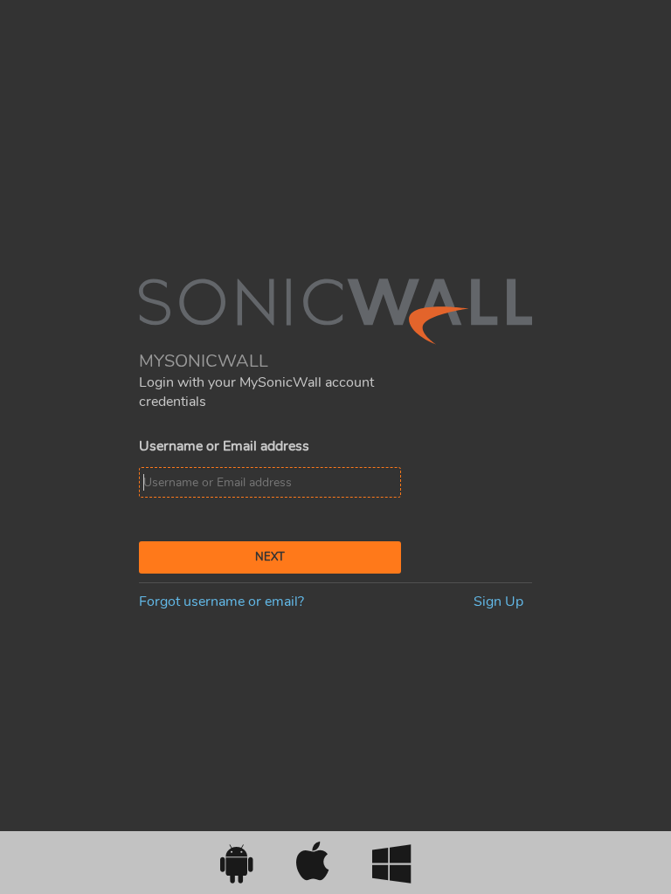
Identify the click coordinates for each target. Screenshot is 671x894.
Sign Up (498, 601)
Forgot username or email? (221, 601)
